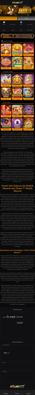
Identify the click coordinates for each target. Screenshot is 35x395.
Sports (4, 30)
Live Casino (29, 24)
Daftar (9, 18)
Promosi (17, 393)
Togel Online (30, 30)
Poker (21, 30)
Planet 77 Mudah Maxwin (23, 134)
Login (26, 18)
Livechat (29, 393)
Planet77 (22, 152)
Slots (21, 24)
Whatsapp (6, 393)
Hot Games (12, 24)
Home (4, 24)
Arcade (12, 30)
